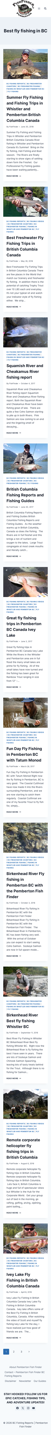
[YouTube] (33, 1408)
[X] (23, 1408)
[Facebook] (17, 1408)
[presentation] (25, 64)
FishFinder (13, 127)
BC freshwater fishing (29, 86)
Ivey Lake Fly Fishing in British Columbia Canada (23, 1280)
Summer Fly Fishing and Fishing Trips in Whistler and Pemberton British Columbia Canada (25, 109)
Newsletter (25, 1381)
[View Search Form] (45, 8)
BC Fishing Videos (35, 221)
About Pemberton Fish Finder (25, 1367)
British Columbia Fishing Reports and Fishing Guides (25, 495)
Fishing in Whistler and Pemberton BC (25, 89)
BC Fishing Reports (16, 84)
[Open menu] (38, 8)
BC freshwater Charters (20, 224)
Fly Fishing (13, 91)
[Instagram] (28, 1408)
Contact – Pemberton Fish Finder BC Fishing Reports (25, 1374)
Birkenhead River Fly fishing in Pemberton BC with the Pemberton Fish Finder (25, 885)
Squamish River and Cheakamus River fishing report (25, 371)
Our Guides (40, 1381)
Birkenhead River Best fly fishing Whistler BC (22, 1021)
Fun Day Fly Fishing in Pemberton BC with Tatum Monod (24, 754)
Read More (14, 176)
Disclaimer (10, 1381)
